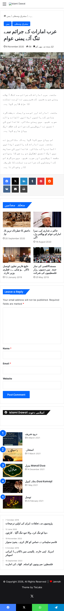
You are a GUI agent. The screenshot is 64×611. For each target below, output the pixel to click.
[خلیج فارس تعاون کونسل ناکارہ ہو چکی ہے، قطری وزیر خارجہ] (17, 255)
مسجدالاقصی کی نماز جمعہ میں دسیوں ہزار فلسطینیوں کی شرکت (45, 269)
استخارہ (29, 450)
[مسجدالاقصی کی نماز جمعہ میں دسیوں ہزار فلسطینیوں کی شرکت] (47, 255)
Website (7, 378)
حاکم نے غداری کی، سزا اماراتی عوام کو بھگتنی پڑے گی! (47, 234)
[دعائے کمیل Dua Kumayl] (12, 486)
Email (7, 363)
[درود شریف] (12, 439)
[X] (15, 181)
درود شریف (31, 434)
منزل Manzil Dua (35, 465)
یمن (8, 16)
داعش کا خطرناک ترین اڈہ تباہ (16, 232)
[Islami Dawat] (17, 3)
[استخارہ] (12, 454)
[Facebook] (6, 181)
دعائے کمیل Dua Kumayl (38, 481)
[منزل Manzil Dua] (12, 470)
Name (7, 348)
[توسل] (12, 502)
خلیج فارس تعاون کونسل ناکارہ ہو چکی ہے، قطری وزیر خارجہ (16, 269)
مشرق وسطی (19, 16)
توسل (28, 497)
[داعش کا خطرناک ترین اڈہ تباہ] (17, 219)
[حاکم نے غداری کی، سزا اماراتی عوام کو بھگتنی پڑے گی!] (47, 219)
